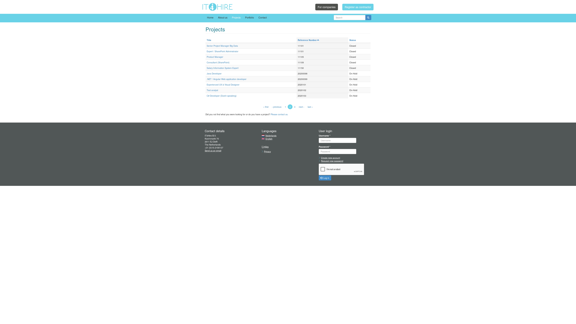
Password (324, 146)
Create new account (330, 157)
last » (310, 106)
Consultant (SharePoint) (218, 62)
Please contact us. (279, 114)
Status (352, 40)
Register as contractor (358, 7)
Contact (262, 17)
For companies (327, 7)
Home (210, 17)
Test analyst (212, 90)
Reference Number (307, 40)
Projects (236, 17)
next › (301, 106)
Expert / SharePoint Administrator (222, 51)
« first (265, 106)
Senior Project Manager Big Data (222, 45)
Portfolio (249, 17)
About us (222, 17)
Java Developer (214, 73)
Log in (326, 177)
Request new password (332, 160)
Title (209, 40)
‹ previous (276, 106)
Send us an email (213, 150)
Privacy (267, 151)
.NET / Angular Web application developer (226, 79)
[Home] (217, 7)
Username (324, 135)
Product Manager (215, 56)
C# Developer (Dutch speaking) (222, 95)
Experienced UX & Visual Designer (223, 84)
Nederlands (271, 135)
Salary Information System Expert (222, 67)
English (269, 138)
